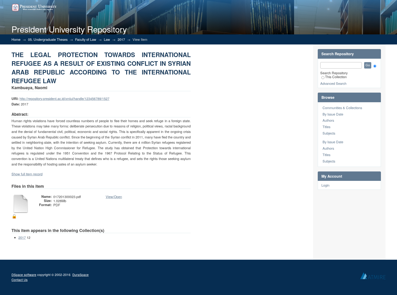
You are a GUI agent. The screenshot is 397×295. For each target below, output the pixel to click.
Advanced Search (333, 83)
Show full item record (27, 173)
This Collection (336, 76)
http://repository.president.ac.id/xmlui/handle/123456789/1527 (64, 98)
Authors (328, 120)
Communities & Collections (342, 107)
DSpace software (23, 274)
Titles (326, 126)
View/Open (114, 196)
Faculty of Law (85, 39)
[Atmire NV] (373, 277)
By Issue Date (333, 114)
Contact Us (19, 279)
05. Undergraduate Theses (48, 39)
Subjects (329, 133)
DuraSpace (80, 274)
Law (107, 39)
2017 (121, 39)
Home (15, 39)
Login (325, 185)
